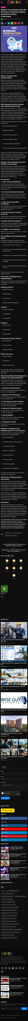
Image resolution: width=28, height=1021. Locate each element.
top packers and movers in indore (8, 901)
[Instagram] (9, 968)
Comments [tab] (3, 767)
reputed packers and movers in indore (9, 937)
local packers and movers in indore (8, 918)
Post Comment (5, 798)
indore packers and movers (7, 899)
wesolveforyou (3, 666)
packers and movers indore (7, 896)
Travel (3, 890)
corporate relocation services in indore (9, 915)
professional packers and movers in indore (10, 924)
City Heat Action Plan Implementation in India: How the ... (13, 687)
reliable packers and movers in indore (9, 912)
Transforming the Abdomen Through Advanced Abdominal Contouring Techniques (14, 545)
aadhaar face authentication (11, 535)
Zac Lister (2, 759)
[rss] (2, 971)
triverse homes (3, 736)
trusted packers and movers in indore (9, 910)
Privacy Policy (13, 1017)
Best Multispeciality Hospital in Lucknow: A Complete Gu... (17, 986)
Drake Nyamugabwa (14, 849)
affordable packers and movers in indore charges (11, 929)
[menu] (1, 2)
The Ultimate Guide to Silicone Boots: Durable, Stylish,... (17, 993)
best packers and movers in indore (8, 904)
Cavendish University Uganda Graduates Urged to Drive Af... (16, 847)
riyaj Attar (2, 713)
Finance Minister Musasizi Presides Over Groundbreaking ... (18, 861)
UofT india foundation (5, 689)
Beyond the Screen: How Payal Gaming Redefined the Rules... (18, 868)
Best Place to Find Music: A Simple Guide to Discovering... (18, 979)
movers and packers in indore (7, 893)
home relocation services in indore (8, 926)
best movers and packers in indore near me (10, 932)
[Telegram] (16, 968)
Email (2, 776)
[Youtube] (12, 968)
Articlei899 (12, 981)
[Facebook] (2, 968)
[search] (26, 2)
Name (2, 771)
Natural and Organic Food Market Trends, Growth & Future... (13, 710)
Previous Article (14, 542)
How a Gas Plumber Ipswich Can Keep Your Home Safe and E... (13, 640)
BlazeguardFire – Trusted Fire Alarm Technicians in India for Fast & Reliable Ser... (14, 550)
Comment (3, 782)
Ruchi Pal (3, 593)
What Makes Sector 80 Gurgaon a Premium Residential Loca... (11, 734)
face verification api (18, 533)
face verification (8, 533)
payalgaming (12, 870)
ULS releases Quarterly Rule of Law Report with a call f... (17, 875)
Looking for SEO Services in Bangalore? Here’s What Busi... (14, 663)
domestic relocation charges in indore (9, 921)
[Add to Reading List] (22, 23)
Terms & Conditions (5, 1017)
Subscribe (24, 1008)
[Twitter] (5, 968)
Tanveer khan (12, 995)
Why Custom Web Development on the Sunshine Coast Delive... (12, 757)
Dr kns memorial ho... (14, 988)
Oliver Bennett (3, 642)
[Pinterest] (19, 968)
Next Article (13, 548)
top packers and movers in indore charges (10, 907)
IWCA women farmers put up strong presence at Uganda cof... (17, 854)
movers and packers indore (20, 896)
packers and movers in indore (12, 890)
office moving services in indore (8, 935)
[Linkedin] (23, 968)
